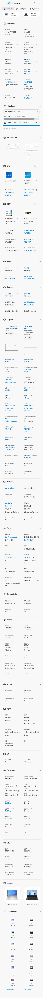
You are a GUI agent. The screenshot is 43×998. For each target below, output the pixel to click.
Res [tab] (11, 334)
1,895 (14, 116)
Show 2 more (9, 989)
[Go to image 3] (11, 904)
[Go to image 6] (16, 904)
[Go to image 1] (8, 904)
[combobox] (30, 34)
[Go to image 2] (9, 904)
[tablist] (9, 333)
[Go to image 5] (14, 904)
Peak (6, 248)
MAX (13, 98)
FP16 (14, 248)
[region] (12, 895)
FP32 (10, 248)
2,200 (15, 123)
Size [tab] (7, 334)
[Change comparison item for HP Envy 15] (12, 14)
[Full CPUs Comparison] (35, 166)
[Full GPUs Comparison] (35, 204)
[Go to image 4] (13, 904)
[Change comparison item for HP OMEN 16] (31, 14)
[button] (12, 146)
